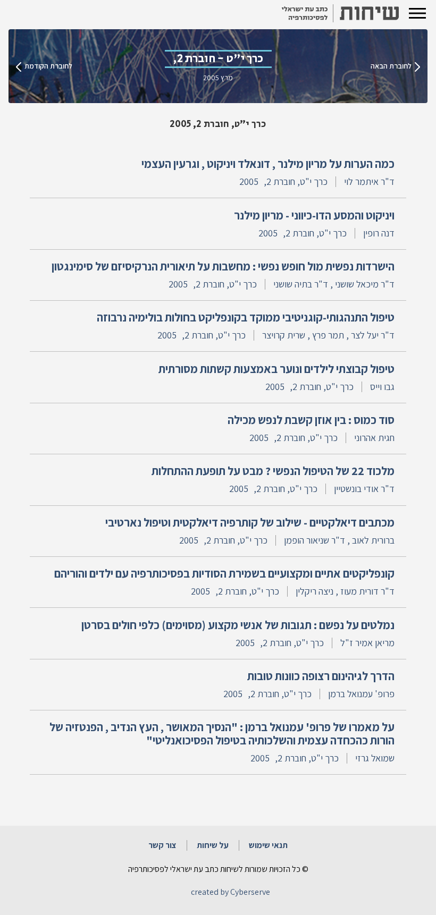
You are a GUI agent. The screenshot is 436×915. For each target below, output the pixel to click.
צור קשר (162, 845)
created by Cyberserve (230, 891)
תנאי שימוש (268, 845)
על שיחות (213, 845)
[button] (417, 13)
